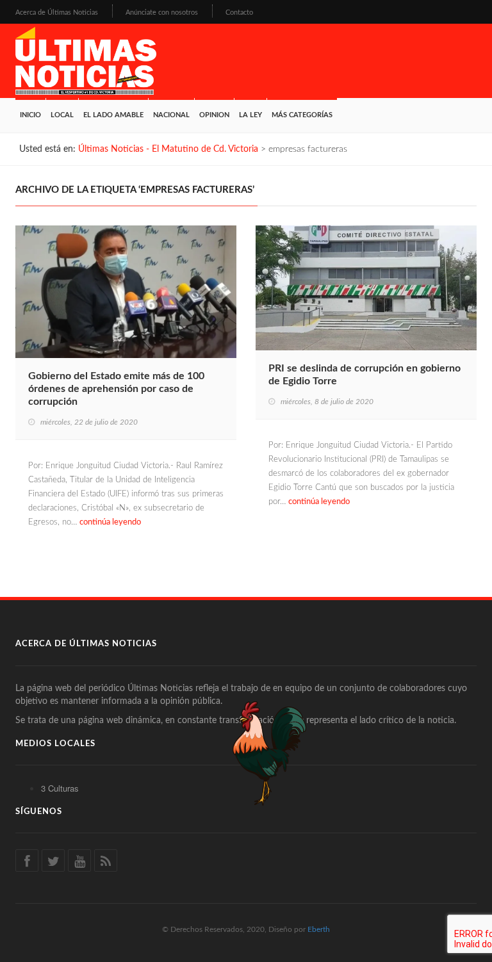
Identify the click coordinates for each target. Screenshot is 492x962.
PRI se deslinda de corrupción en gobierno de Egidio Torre (364, 374)
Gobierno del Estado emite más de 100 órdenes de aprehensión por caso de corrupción (116, 389)
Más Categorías (302, 114)
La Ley (250, 114)
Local (62, 114)
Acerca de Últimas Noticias (56, 12)
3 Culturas (60, 788)
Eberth (319, 929)
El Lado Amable (113, 114)
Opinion (214, 114)
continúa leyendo (110, 522)
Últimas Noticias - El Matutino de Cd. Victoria (168, 149)
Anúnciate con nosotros (162, 12)
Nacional (171, 114)
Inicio (30, 114)
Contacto (239, 12)
